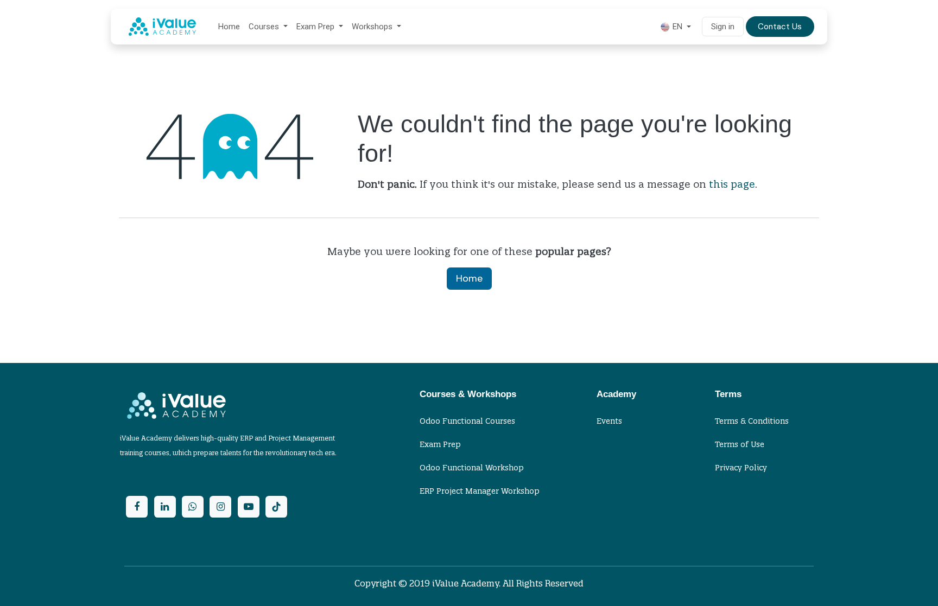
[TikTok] (276, 507)
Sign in (722, 26)
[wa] (193, 507)
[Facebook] (137, 507)
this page (732, 184)
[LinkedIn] (165, 507)
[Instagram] (220, 507)
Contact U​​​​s (780, 26)
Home (469, 278)
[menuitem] (229, 26)
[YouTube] (248, 507)
